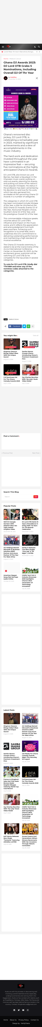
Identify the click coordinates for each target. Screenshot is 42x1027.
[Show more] (32, 326)
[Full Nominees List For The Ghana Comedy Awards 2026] (30, 771)
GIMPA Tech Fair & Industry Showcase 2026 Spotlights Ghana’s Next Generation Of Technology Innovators (29, 580)
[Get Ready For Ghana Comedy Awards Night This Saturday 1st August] (30, 746)
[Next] (39, 52)
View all (35, 335)
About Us (13, 1020)
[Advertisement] (21, 22)
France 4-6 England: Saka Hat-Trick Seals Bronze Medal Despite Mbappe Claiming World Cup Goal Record (11, 783)
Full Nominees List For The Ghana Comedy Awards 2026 (12, 379)
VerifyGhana (25, 1023)
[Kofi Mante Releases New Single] (12, 828)
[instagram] (27, 1010)
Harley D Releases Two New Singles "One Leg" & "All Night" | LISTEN (28, 550)
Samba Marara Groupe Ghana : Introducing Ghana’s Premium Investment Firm (30, 355)
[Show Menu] (3, 47)
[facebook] (14, 1010)
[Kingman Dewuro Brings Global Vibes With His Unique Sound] (12, 718)
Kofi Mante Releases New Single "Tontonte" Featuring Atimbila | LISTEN (11, 839)
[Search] (39, 47)
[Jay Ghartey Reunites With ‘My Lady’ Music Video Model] (12, 799)
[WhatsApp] (28, 326)
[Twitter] (24, 326)
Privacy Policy (24, 1020)
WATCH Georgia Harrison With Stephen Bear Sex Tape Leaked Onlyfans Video (10, 525)
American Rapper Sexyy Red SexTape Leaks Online (11, 577)
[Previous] (37, 52)
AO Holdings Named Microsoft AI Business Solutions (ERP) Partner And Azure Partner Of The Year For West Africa (11, 552)
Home (6, 59)
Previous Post (8, 453)
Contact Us (35, 1020)
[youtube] (23, 1010)
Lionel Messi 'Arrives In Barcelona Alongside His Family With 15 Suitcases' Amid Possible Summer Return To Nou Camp (19, 52)
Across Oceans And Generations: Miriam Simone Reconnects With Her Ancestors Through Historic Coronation (29, 840)
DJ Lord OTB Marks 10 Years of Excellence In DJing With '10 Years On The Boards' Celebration (30, 525)
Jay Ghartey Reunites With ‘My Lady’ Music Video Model (30, 379)
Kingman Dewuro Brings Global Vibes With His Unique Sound (11, 354)
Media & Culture (15, 59)
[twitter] (18, 1010)
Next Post (35, 453)
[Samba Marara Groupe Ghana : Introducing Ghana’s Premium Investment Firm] (12, 746)
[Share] (36, 78)
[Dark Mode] (35, 47)
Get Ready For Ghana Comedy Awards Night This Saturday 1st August (30, 756)
